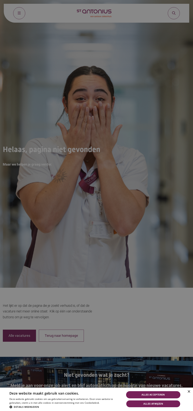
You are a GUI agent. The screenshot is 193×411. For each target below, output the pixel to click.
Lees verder (105, 403)
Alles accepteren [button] (153, 394)
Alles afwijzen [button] (153, 403)
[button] (65, 406)
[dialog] (96, 399)
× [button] (188, 391)
